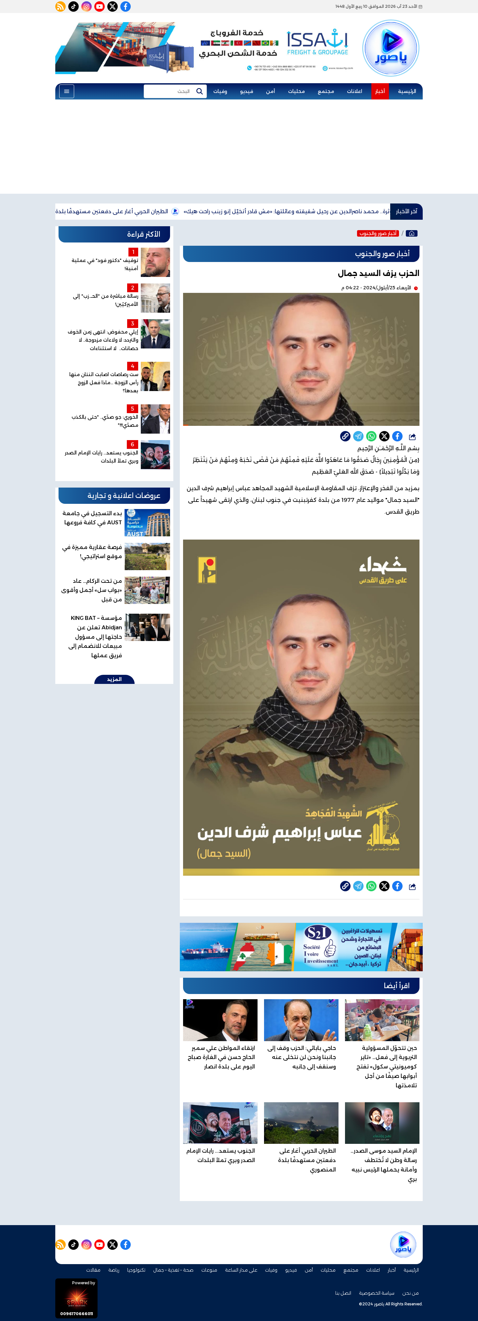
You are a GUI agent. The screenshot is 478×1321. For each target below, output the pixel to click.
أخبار (380, 91)
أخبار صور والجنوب (378, 233)
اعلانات (354, 91)
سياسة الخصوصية (376, 1293)
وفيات (220, 91)
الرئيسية (407, 91)
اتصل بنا (343, 1293)
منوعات (209, 1270)
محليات (296, 91)
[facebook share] (397, 436)
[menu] (66, 91)
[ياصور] (391, 36)
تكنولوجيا (136, 1270)
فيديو (246, 91)
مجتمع (326, 91)
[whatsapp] (345, 436)
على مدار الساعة (241, 1270)
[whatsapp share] (371, 436)
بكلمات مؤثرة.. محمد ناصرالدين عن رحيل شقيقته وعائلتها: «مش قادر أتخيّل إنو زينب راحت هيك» (347, 211)
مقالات (93, 1270)
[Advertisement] (239, 148)
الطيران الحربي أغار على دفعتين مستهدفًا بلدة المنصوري (146, 211)
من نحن (410, 1293)
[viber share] (358, 436)
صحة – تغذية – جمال (173, 1270)
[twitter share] (384, 436)
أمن (270, 91)
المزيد (114, 679)
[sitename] (403, 1245)
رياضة (113, 1270)
